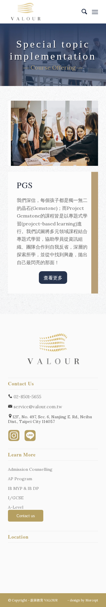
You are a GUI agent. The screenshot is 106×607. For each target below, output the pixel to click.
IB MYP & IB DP (23, 488)
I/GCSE (16, 497)
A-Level (15, 507)
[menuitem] (82, 11)
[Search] (82, 11)
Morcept (91, 600)
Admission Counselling (30, 469)
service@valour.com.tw (37, 406)
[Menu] (95, 12)
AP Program (20, 478)
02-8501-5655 (26, 396)
